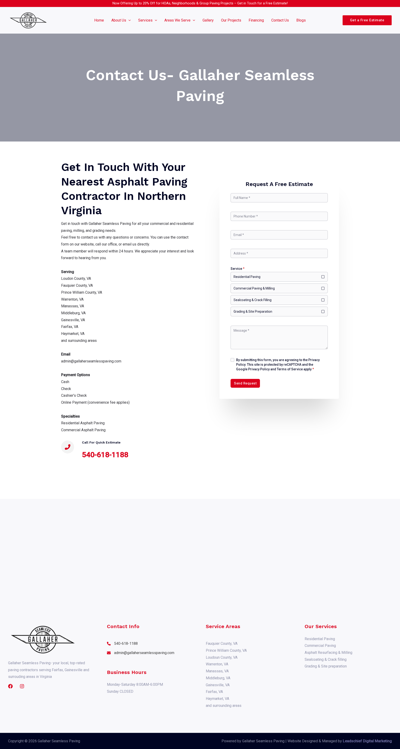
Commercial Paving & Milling (254, 288)
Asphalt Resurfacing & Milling (328, 652)
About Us (118, 20)
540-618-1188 (105, 454)
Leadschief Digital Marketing (367, 741)
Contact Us (280, 20)
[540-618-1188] (122, 643)
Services (145, 20)
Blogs (301, 20)
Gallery (208, 20)
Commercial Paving (320, 645)
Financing (256, 20)
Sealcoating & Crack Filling (253, 300)
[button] (128, 20)
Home (99, 20)
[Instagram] (22, 686)
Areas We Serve (177, 20)
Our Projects (231, 20)
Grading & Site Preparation (253, 311)
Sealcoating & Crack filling (326, 659)
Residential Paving (247, 277)
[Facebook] (10, 686)
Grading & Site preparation (326, 666)
